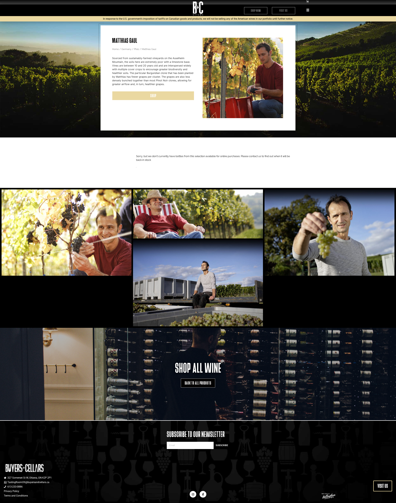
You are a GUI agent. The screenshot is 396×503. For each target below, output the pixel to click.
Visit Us (283, 11)
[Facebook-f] (203, 494)
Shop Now (256, 11)
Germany (126, 49)
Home (115, 49)
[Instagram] (193, 494)
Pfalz (136, 49)
